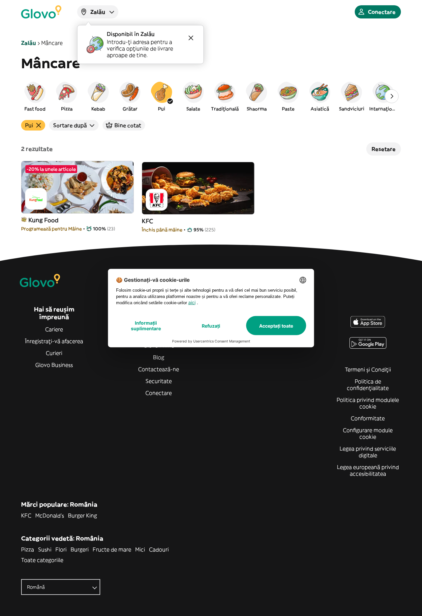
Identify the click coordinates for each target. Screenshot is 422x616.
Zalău (28, 43)
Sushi (44, 549)
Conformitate (368, 418)
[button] (35, 96)
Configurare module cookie (368, 433)
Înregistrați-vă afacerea (54, 341)
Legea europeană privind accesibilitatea (368, 470)
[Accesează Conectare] (41, 11)
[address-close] (190, 37)
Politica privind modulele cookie (368, 403)
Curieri (54, 353)
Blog (158, 357)
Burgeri (80, 549)
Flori (61, 549)
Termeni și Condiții (368, 369)
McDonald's (49, 515)
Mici (140, 549)
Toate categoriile (42, 560)
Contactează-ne (158, 369)
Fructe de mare (112, 549)
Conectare (158, 393)
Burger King (82, 515)
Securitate (158, 381)
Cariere (54, 329)
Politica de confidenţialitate (368, 384)
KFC (26, 515)
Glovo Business (54, 365)
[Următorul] (391, 96)
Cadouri (159, 549)
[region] (211, 96)
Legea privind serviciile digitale (368, 451)
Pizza (27, 549)
